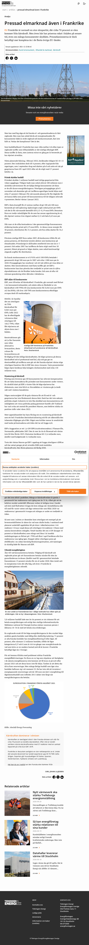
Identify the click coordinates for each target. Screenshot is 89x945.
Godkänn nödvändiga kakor (16, 491)
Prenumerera (44, 119)
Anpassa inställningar (43, 491)
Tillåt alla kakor (73, 491)
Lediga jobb (37, 913)
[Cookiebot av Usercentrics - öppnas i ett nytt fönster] (76, 452)
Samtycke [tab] (15, 459)
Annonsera (36, 917)
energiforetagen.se (67, 926)
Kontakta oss (37, 905)
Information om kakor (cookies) (41, 922)
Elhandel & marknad (44, 50)
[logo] (11, 3)
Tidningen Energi (39, 909)
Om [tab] (73, 459)
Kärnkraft (56, 50)
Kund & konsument (26, 50)
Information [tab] (44, 459)
